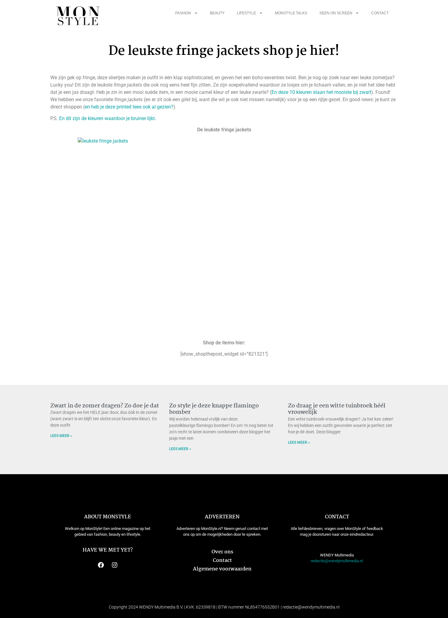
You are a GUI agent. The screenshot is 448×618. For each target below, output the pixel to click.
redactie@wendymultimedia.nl (337, 561)
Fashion (183, 13)
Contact (380, 13)
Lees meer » (61, 436)
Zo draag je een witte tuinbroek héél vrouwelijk (336, 409)
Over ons (222, 552)
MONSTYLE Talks (291, 13)
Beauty (217, 13)
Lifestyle (246, 13)
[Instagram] (114, 565)
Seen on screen (335, 13)
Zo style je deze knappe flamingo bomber (214, 409)
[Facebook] (101, 565)
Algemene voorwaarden (222, 569)
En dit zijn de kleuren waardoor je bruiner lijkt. (108, 118)
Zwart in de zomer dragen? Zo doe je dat (104, 405)
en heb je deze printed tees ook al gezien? (129, 107)
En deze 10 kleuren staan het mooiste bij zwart (321, 92)
